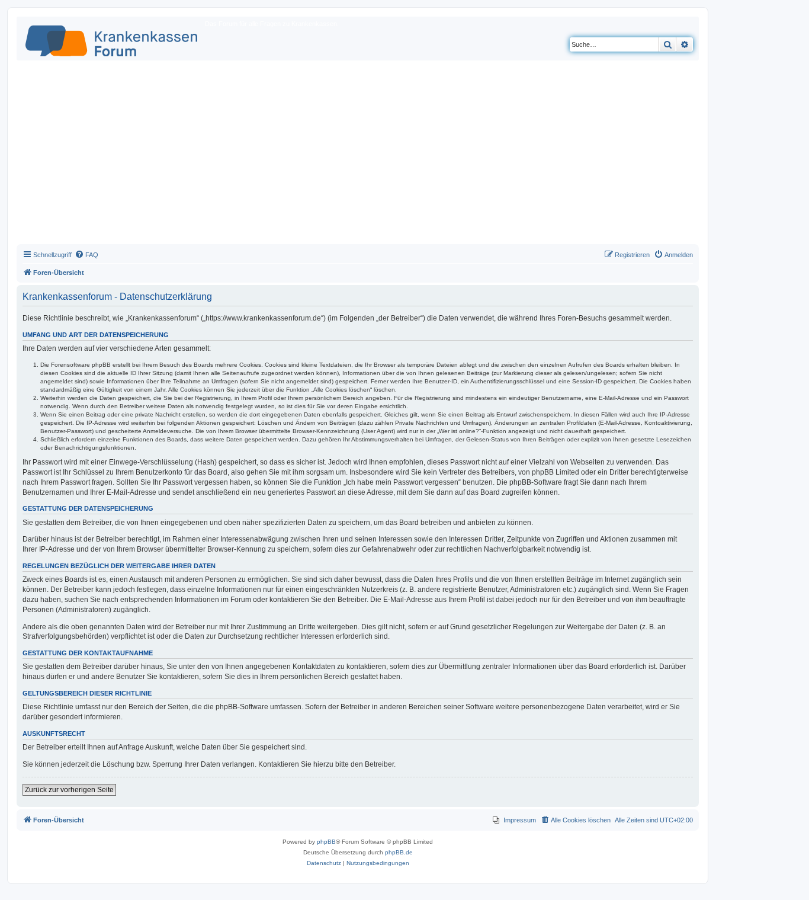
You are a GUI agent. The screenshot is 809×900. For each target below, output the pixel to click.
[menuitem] (86, 255)
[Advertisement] (358, 155)
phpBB (326, 841)
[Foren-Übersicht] (112, 38)
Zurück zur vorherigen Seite (69, 790)
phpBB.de (399, 852)
